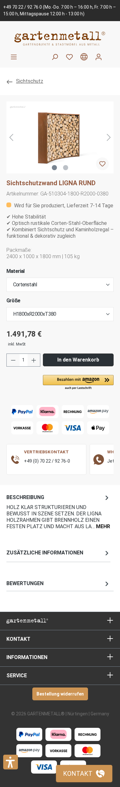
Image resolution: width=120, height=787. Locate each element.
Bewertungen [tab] (25, 583)
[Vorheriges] (11, 137)
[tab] (58, 511)
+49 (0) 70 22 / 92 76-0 (47, 461)
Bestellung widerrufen (60, 693)
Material (15, 271)
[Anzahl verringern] (13, 360)
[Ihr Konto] (98, 57)
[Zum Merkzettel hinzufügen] (102, 163)
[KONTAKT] (84, 773)
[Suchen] (54, 57)
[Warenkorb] (110, 54)
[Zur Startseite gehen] (60, 38)
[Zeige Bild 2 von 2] (65, 167)
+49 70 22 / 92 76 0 (22, 7)
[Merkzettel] (69, 57)
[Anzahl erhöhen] (34, 360)
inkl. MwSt (17, 344)
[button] (78, 382)
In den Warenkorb (78, 360)
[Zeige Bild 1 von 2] (54, 167)
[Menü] (13, 57)
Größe (13, 301)
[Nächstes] (109, 137)
